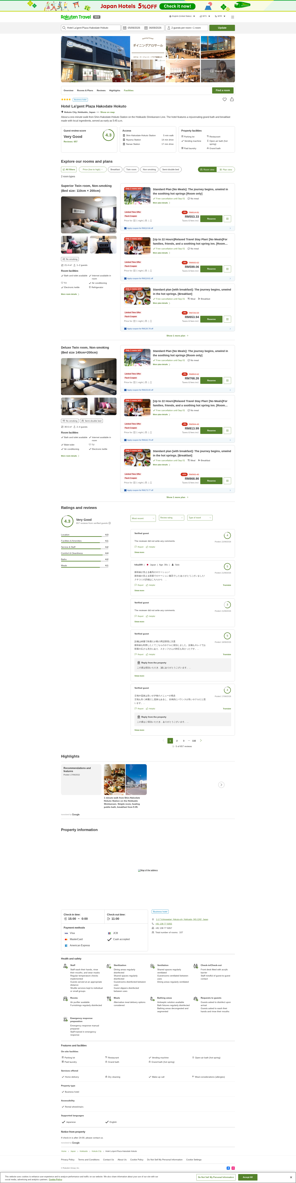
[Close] (291, 1177)
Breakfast (115, 169)
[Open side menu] (232, 16)
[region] (148, 1177)
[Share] (232, 99)
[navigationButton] (163, 741)
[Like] (224, 99)
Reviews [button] (101, 90)
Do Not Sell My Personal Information (216, 1177)
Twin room (131, 169)
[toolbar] (143, 28)
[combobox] (91, 28)
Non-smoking (149, 169)
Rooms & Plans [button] (85, 90)
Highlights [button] (114, 90)
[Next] (221, 785)
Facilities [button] (129, 90)
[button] (76, 17)
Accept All (248, 1177)
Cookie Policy (55, 1180)
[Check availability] (227, 218)
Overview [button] (68, 90)
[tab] (207, 169)
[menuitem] (182, 16)
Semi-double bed (170, 169)
